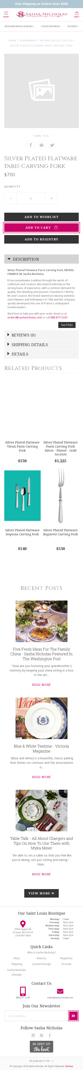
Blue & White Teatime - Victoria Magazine (41, 749)
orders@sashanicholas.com (24, 317)
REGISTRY (72, 26)
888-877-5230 (59, 317)
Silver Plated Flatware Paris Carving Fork (41, 45)
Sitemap (69, 1066)
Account (66, 964)
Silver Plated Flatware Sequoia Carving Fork (22, 532)
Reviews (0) (23, 335)
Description (25, 259)
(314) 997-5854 (23, 935)
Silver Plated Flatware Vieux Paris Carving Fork (22, 446)
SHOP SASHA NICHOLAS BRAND (19, 26)
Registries (66, 958)
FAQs (16, 958)
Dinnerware (28, 40)
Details (20, 354)
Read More (41, 685)
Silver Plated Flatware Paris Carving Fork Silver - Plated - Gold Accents (60, 448)
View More (40, 893)
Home (12, 40)
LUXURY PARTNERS (50, 26)
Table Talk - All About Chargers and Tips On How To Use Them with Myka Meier (41, 843)
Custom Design (41, 964)
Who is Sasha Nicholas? (41, 952)
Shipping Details (29, 344)
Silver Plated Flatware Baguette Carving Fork (60, 532)
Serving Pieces (49, 40)
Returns (41, 958)
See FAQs (67, 325)
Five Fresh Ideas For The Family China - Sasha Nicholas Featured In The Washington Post (41, 654)
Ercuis (68, 40)
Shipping (16, 964)
